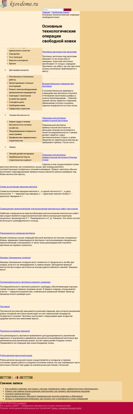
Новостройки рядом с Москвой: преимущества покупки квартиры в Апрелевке (44, 396)
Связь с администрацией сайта (66, 408)
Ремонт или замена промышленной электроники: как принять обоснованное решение (47, 391)
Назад (5, 377)
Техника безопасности (19, 115)
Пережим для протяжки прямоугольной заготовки (55, 119)
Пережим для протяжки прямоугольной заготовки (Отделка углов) (59, 157)
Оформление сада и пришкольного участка (19, 49)
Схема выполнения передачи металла (18, 187)
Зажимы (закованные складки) (15, 257)
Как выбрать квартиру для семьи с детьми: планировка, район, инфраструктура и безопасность (51, 389)
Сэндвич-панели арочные (17, 394)
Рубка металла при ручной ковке (16, 355)
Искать (67, 10)
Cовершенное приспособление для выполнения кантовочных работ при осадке (39, 209)
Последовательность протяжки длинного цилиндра (25, 282)
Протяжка (5, 306)
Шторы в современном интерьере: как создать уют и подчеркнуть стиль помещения (46, 398)
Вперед (26, 377)
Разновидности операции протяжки (17, 233)
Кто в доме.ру (19, 403)
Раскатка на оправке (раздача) (15, 331)
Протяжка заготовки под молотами (59, 52)
